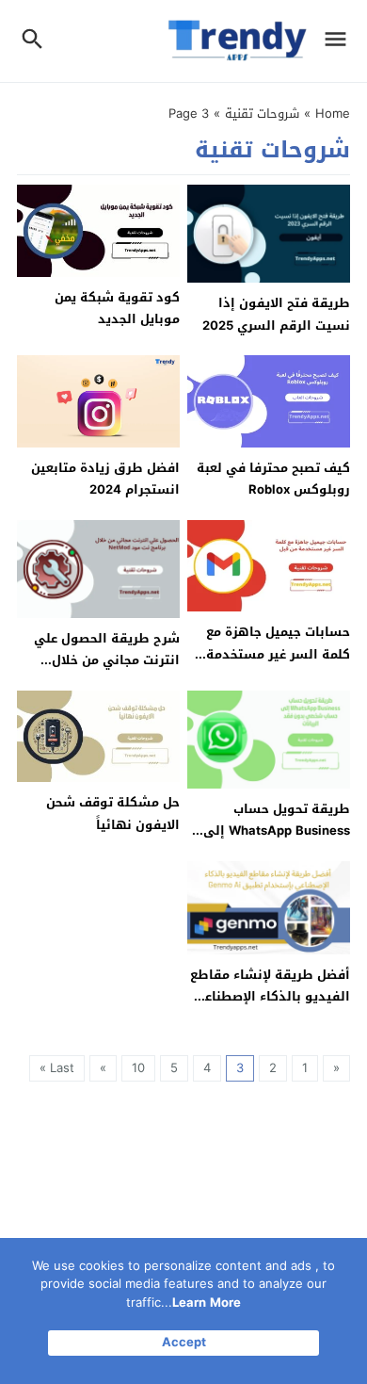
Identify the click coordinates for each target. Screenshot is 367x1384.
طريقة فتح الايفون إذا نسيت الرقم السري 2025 (276, 313)
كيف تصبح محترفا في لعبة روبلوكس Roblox (273, 478)
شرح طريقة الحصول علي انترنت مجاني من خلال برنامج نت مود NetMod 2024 (107, 671)
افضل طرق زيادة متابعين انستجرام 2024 (105, 478)
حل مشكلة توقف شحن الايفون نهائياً (113, 813)
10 (138, 1068)
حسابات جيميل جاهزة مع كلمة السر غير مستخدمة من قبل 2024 (278, 654)
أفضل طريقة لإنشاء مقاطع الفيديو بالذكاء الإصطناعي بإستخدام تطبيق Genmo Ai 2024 (268, 1007)
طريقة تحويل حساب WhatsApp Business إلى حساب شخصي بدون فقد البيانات (276, 842)
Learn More (206, 1302)
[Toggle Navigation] (340, 41)
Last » (57, 1068)
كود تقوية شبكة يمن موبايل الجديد (117, 308)
